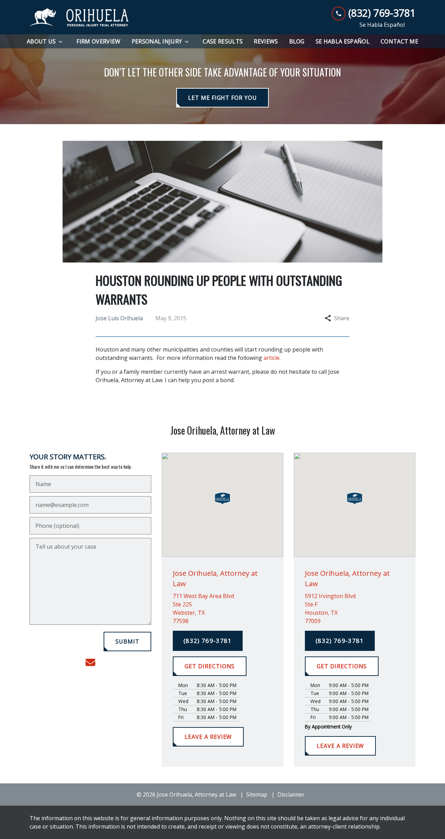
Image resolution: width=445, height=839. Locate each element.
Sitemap (256, 794)
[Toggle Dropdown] (62, 41)
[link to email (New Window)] (90, 662)
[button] (222, 498)
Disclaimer (291, 794)
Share (341, 318)
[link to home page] (79, 17)
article (272, 358)
